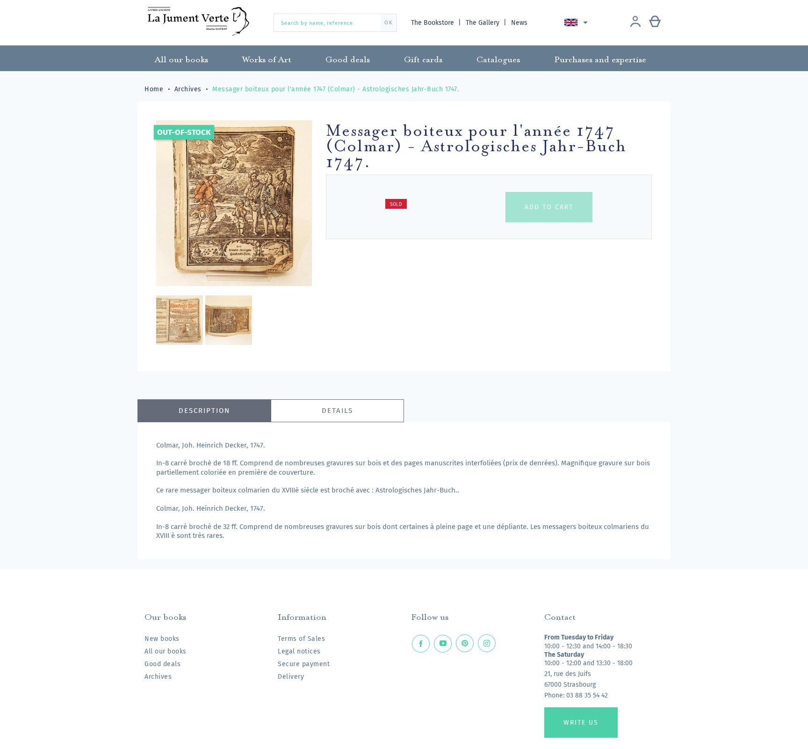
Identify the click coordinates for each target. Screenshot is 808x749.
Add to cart (549, 207)
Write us (581, 723)
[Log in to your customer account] (635, 22)
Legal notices (299, 651)
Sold (396, 204)
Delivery (291, 677)
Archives (158, 677)
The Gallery (483, 23)
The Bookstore (433, 23)
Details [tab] (337, 410)
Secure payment (304, 664)
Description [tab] (204, 410)
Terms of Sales (301, 639)
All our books (165, 651)
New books (162, 639)
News (519, 23)
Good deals (162, 664)
